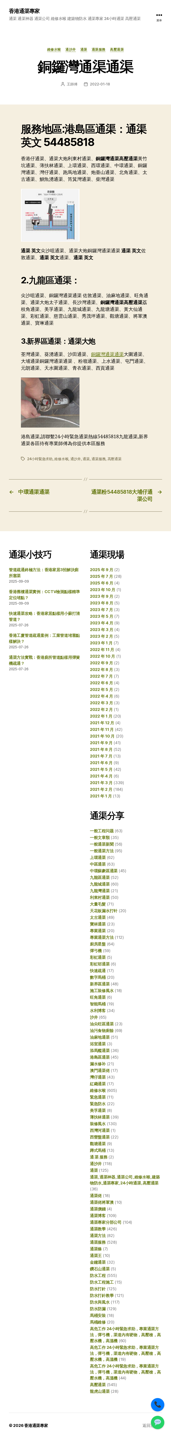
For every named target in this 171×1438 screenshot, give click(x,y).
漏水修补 (98, 1063)
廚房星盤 (98, 944)
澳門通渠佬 (100, 1070)
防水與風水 (100, 1302)
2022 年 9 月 (101, 663)
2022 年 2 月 (101, 709)
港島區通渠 (100, 1057)
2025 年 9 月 (101, 569)
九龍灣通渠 (100, 890)
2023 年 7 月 (101, 609)
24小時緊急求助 (40, 459)
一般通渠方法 (102, 850)
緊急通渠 (98, 1097)
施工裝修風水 (102, 990)
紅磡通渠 (98, 1083)
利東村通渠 (100, 897)
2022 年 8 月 (101, 669)
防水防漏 (98, 1308)
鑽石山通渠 (100, 1268)
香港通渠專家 (24, 11)
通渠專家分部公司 (106, 1222)
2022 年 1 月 (101, 716)
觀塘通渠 (98, 1143)
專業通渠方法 (102, 937)
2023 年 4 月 (101, 623)
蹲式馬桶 (98, 1150)
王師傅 (72, 84)
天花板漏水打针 (104, 910)
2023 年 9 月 (101, 596)
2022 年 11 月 (102, 649)
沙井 (94, 1017)
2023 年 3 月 (101, 629)
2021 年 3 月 (101, 782)
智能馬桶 (98, 1004)
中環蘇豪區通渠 (104, 870)
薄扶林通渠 (100, 1117)
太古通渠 (98, 917)
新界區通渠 (100, 984)
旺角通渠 (98, 997)
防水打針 (98, 1288)
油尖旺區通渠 (102, 1024)
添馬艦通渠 (100, 1050)
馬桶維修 (98, 1322)
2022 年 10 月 (102, 656)
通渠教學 (98, 1229)
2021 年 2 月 (101, 789)
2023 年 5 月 (101, 616)
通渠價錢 (98, 1209)
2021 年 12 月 (102, 722)
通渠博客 (98, 1215)
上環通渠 (98, 857)
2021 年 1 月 (101, 796)
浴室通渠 (98, 1044)
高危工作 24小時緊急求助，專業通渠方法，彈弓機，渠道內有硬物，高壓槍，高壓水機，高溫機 (125, 1334)
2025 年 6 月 (101, 583)
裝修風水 (98, 1123)
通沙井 (70, 49)
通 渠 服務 (98, 1157)
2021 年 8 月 (101, 749)
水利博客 (98, 1010)
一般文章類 (100, 837)
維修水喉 (54, 49)
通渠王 (96, 1255)
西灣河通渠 (100, 1130)
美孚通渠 (98, 1110)
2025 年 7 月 (101, 576)
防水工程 (98, 1275)
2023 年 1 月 (101, 643)
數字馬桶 (98, 977)
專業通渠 (98, 930)
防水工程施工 (102, 1282)
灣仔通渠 (98, 1077)
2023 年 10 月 (102, 589)
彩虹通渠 (98, 957)
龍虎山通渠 (100, 1391)
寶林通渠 (98, 924)
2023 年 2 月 (101, 636)
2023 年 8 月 (101, 603)
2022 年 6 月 (101, 683)
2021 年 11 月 (102, 729)
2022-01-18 (100, 84)
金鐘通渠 (98, 1262)
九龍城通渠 (100, 884)
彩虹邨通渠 (100, 964)
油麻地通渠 (100, 1037)
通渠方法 (98, 1235)
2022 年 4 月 (101, 696)
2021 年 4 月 (101, 776)
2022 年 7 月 (101, 676)
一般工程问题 (102, 830)
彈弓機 (96, 950)
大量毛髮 (98, 904)
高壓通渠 (117, 49)
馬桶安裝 (98, 1315)
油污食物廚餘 (102, 1030)
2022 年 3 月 (101, 702)
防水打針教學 (102, 1295)
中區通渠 (98, 864)
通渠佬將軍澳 (102, 1202)
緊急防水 (98, 1103)
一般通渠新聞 (102, 844)
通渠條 (96, 1249)
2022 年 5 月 (101, 689)
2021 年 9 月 (101, 742)
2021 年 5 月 (101, 769)
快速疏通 (98, 970)
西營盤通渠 (100, 1137)
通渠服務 (99, 49)
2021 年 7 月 (101, 756)
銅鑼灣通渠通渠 (107, 354)
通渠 (83, 49)
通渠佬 (96, 1195)
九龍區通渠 (100, 877)
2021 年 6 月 (101, 762)
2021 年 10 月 (102, 736)
